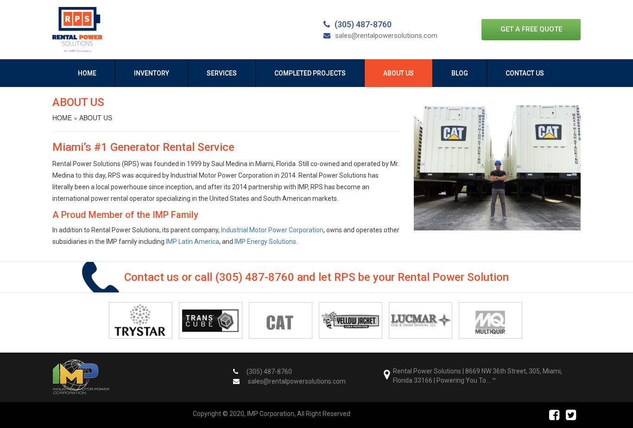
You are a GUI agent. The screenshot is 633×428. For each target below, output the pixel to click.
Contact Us (525, 73)
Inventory (151, 73)
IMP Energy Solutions (265, 241)
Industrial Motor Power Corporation (272, 230)
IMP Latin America (192, 241)
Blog (459, 73)
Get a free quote (531, 29)
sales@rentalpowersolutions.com (386, 35)
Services (222, 73)
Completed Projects (310, 73)
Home (87, 73)
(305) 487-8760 (363, 24)
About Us (398, 73)
